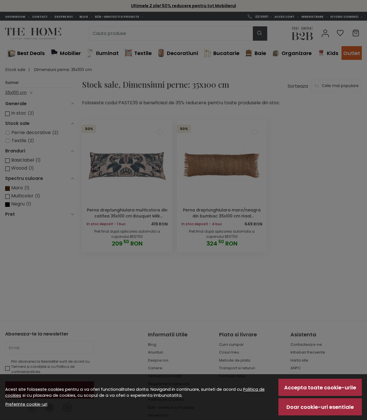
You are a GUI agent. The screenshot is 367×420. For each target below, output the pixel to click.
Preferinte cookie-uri (26, 404)
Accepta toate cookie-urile (320, 387)
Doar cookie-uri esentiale (320, 407)
